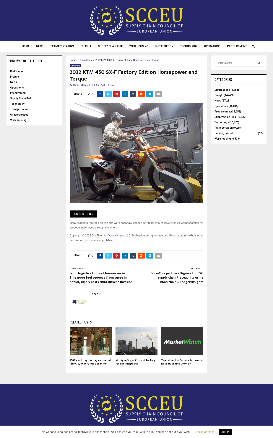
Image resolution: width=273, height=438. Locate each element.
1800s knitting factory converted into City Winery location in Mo (90, 362)
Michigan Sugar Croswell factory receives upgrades (135, 362)
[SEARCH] (259, 63)
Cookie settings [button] (204, 432)
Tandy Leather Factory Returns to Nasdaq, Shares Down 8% (181, 362)
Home (26, 46)
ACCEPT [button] (225, 432)
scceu (76, 85)
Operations (212, 46)
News (39, 46)
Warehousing (138, 46)
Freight (85, 46)
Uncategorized (19, 114)
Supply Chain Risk (110, 46)
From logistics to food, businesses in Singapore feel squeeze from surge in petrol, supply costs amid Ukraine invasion (101, 278)
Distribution (164, 46)
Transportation (62, 46)
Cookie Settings (83, 214)
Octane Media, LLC (119, 235)
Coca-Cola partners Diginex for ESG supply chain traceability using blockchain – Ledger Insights (176, 278)
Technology (188, 46)
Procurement (237, 46)
